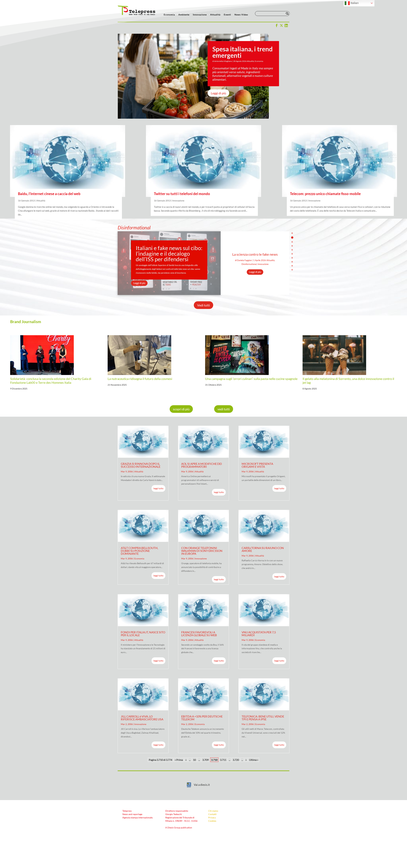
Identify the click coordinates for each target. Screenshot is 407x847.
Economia (169, 15)
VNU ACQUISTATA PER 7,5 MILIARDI (259, 633)
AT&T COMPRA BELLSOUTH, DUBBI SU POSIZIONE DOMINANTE (139, 550)
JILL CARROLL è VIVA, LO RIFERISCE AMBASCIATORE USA (142, 718)
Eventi (227, 15)
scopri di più (181, 409)
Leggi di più (218, 93)
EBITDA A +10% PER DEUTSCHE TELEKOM (202, 718)
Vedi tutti (203, 305)
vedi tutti (223, 409)
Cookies (212, 820)
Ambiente (183, 15)
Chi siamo (213, 810)
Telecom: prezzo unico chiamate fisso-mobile (325, 194)
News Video (241, 15)
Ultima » (253, 759)
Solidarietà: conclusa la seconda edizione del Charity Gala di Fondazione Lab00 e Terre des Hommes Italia (50, 380)
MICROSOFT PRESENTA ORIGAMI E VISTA (257, 465)
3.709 (205, 759)
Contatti (212, 814)
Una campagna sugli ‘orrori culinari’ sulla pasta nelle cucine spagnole (251, 379)
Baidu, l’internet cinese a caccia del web (49, 194)
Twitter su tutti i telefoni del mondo (182, 194)
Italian (354, 3)
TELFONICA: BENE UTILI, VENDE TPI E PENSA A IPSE (263, 718)
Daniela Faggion (244, 260)
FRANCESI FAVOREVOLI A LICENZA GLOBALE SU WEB (199, 633)
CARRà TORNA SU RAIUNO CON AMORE (263, 549)
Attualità (215, 15)
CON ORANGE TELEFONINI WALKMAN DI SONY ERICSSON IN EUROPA (201, 550)
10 (292, 269)
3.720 (236, 759)
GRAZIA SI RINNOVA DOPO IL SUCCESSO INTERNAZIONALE (140, 465)
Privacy (212, 817)
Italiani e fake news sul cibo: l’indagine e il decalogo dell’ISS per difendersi (169, 253)
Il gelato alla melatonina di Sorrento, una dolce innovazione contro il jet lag (348, 380)
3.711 (223, 759)
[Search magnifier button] (287, 13)
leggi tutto (158, 488)
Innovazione (200, 15)
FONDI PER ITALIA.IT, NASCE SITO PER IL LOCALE (143, 633)
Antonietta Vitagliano (223, 61)
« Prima (179, 759)
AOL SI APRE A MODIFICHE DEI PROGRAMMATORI (201, 465)
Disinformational (249, 264)
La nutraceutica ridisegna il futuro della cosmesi (140, 379)
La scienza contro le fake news (255, 254)
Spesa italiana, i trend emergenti (242, 52)
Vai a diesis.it (202, 784)
